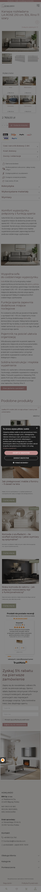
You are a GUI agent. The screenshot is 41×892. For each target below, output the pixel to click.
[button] (20, 462)
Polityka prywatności (10, 448)
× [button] (37, 428)
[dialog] (20, 446)
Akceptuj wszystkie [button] (21, 453)
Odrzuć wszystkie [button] (21, 458)
